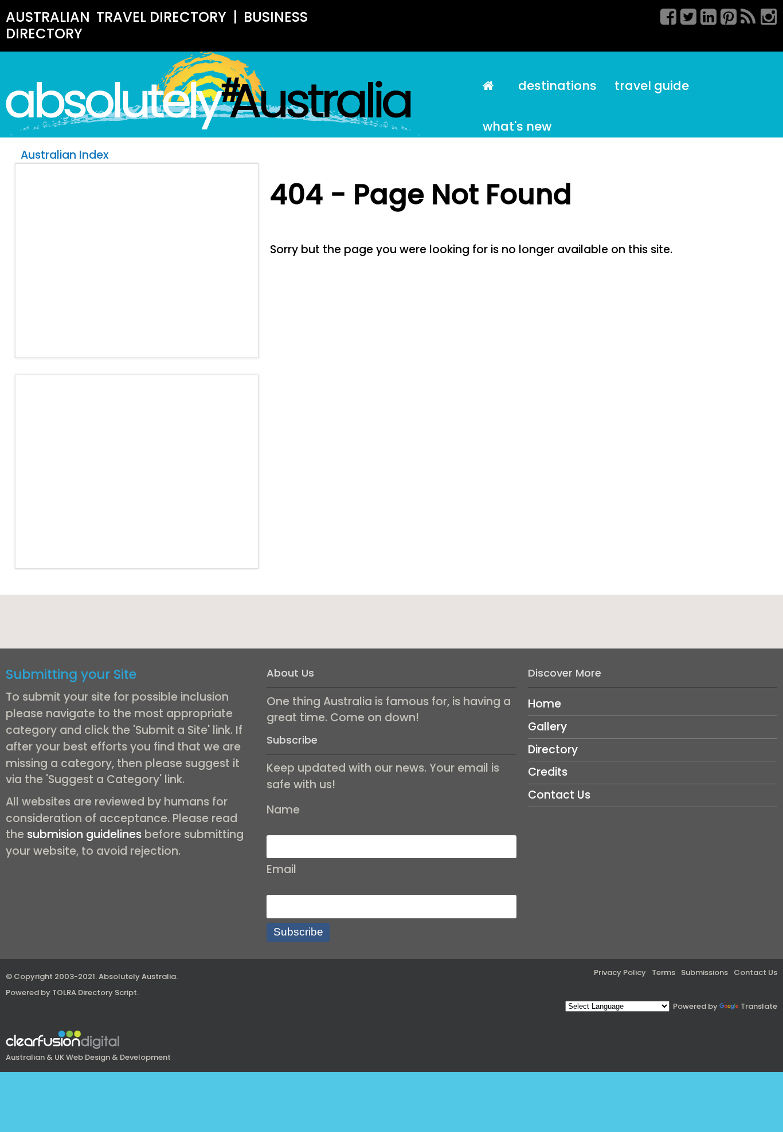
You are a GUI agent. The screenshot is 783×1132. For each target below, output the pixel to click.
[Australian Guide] (491, 86)
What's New (517, 126)
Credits (547, 772)
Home (544, 704)
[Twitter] (684, 15)
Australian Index (65, 155)
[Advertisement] (136, 260)
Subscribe (298, 932)
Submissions (704, 972)
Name (283, 809)
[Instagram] (765, 15)
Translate (759, 1006)
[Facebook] (664, 15)
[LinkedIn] (704, 15)
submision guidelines (84, 834)
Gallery (547, 726)
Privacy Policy (620, 972)
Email (281, 869)
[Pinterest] (724, 15)
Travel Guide (651, 85)
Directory (553, 749)
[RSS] (744, 15)
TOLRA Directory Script (94, 992)
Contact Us (559, 795)
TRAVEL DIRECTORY (161, 16)
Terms (663, 972)
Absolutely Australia (137, 976)
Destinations (557, 85)
